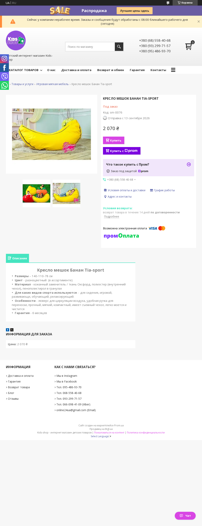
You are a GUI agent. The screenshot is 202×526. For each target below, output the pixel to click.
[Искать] (119, 46)
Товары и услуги (22, 84)
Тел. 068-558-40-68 (68, 393)
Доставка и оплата (76, 70)
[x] (11, 330)
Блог (11, 393)
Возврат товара (19, 387)
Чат (188, 516)
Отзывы (13, 398)
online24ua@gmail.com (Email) (76, 410)
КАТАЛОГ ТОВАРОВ (23, 70)
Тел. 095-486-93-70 (68, 387)
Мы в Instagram (66, 376)
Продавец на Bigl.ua (101, 429)
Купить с (117, 151)
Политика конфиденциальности (146, 432)
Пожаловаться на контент (109, 432)
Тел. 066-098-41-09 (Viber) (73, 404)
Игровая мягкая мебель (52, 84)
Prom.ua (119, 425)
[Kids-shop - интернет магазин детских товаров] (16, 40)
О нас (51, 70)
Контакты (158, 70)
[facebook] (7, 330)
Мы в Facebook (66, 381)
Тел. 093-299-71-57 (68, 398)
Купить (115, 140)
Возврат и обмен (110, 70)
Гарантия (137, 70)
